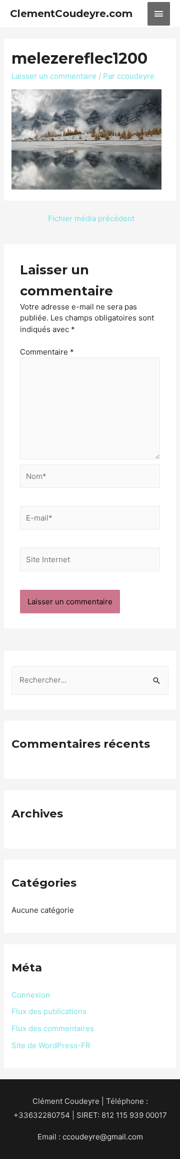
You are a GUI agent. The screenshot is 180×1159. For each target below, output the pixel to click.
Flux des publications (49, 1011)
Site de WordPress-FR (51, 1045)
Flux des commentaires (53, 1028)
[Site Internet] (90, 561)
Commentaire (47, 352)
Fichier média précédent (91, 218)
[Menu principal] (159, 14)
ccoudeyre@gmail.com (102, 1136)
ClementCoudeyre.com (71, 14)
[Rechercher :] (90, 680)
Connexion (31, 995)
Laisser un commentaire (54, 76)
